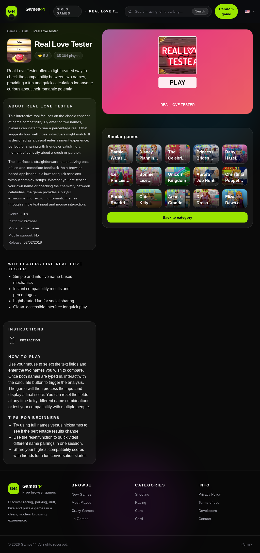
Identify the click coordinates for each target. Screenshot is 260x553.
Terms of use (209, 502)
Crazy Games (83, 511)
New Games (81, 494)
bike (11, 508)
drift (52, 502)
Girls (24, 214)
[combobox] (162, 11)
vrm (247, 544)
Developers (208, 511)
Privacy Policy (210, 494)
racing (28, 502)
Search (200, 11)
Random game (226, 11)
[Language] (250, 11)
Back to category (177, 217)
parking (41, 502)
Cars (139, 511)
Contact (205, 519)
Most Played (81, 502)
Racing (140, 502)
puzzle (28, 508)
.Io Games (80, 519)
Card (139, 519)
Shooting (142, 494)
